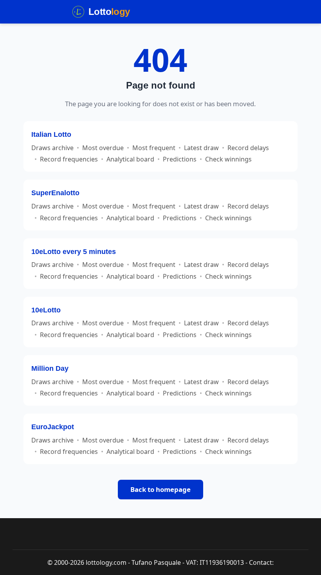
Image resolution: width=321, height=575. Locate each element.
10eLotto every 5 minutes (73, 251)
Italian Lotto (51, 134)
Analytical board (130, 159)
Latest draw (201, 147)
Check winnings (228, 159)
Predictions (180, 159)
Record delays (248, 147)
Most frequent (153, 147)
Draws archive (52, 147)
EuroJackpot (52, 427)
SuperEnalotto (55, 193)
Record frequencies (69, 159)
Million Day (50, 368)
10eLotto (46, 310)
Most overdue (103, 147)
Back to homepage (160, 489)
